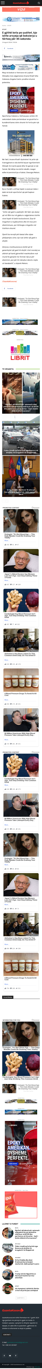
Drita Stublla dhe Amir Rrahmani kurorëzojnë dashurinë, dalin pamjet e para (21, 492)
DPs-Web (37, 1367)
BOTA (21, 401)
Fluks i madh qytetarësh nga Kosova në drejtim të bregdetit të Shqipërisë (21, 451)
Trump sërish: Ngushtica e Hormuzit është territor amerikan (25, 1276)
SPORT (9, 25)
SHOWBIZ (20, 487)
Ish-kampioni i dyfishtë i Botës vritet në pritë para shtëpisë (27, 1289)
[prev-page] (3, 501)
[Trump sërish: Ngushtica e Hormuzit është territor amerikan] (7, 1274)
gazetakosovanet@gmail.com (17, 1342)
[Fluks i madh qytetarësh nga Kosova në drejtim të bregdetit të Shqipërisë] (21, 434)
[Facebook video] (16, 1356)
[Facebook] (4, 1356)
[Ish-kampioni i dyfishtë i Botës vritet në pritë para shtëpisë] (7, 1288)
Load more (20, 1298)
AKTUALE (21, 447)
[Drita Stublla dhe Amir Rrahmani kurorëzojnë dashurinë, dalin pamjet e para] (21, 476)
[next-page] (7, 501)
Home (4, 25)
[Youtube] (10, 1356)
